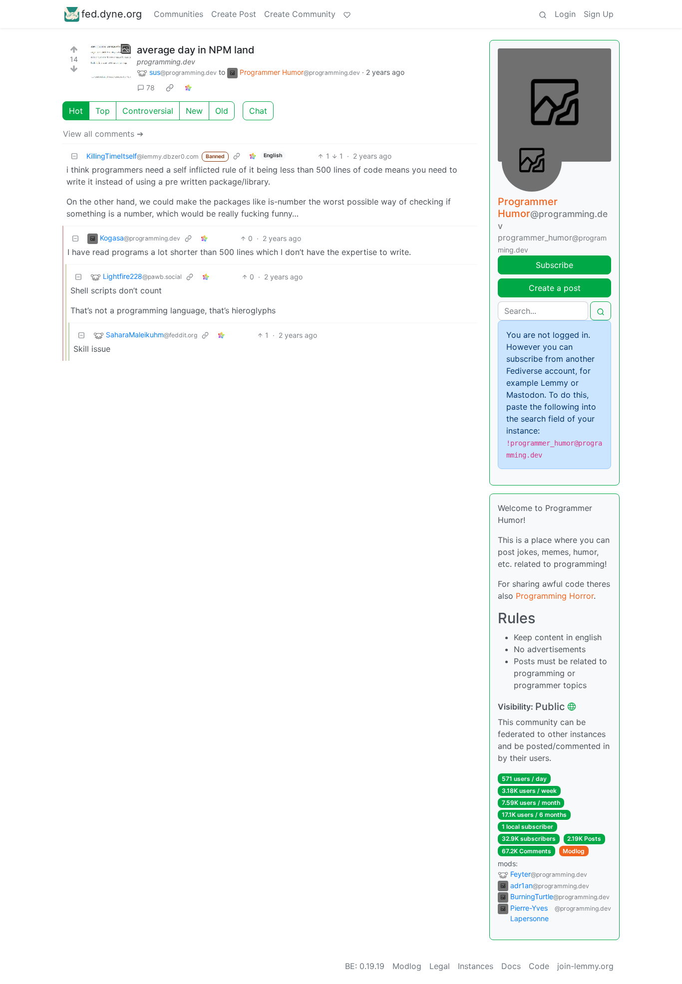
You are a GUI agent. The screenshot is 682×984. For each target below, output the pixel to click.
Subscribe (554, 265)
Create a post (555, 288)
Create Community (300, 14)
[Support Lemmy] (347, 14)
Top (102, 111)
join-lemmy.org (585, 966)
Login (565, 14)
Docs (511, 966)
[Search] (543, 14)
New (194, 111)
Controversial (147, 111)
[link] (169, 87)
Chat (258, 111)
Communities (178, 14)
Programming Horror (555, 596)
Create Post (233, 14)
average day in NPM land (196, 50)
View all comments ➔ (103, 134)
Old (221, 111)
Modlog (574, 851)
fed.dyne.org (111, 14)
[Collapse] (74, 156)
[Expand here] (111, 64)
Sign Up (599, 14)
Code (539, 966)
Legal (439, 966)
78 (150, 87)
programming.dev (166, 61)
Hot (76, 111)
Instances (475, 966)
